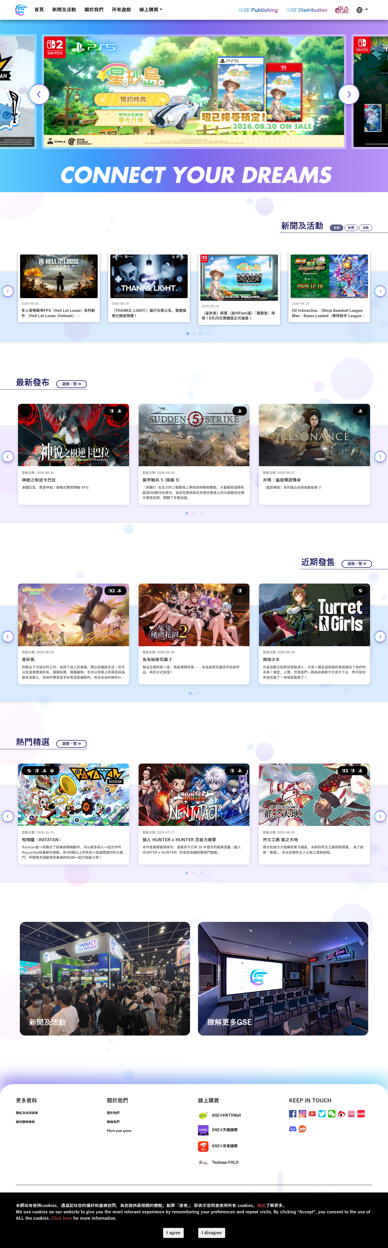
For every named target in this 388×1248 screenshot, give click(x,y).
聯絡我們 (113, 1122)
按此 (261, 1205)
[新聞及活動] (105, 978)
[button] (362, 10)
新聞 (351, 228)
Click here (61, 1218)
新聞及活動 (64, 9)
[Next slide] (348, 94)
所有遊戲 (121, 9)
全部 (336, 228)
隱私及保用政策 (27, 1113)
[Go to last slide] (8, 291)
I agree (173, 1233)
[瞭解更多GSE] (283, 978)
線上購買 (148, 9)
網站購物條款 (25, 1122)
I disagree (212, 1233)
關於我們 (93, 9)
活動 (365, 228)
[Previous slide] (39, 94)
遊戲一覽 (70, 384)
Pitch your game (119, 1131)
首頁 (39, 9)
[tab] (187, 333)
